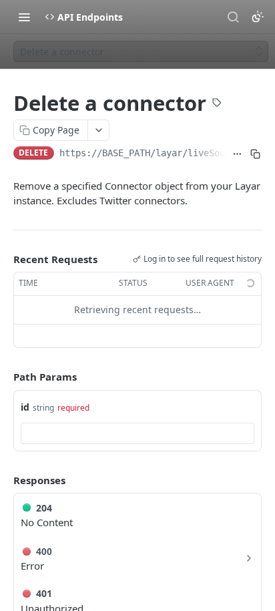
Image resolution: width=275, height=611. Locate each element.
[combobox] (137, 433)
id (25, 407)
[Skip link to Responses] (4, 480)
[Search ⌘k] (233, 16)
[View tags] (217, 104)
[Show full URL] (237, 154)
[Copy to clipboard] (255, 154)
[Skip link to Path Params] (4, 377)
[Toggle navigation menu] (24, 16)
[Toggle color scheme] (257, 16)
